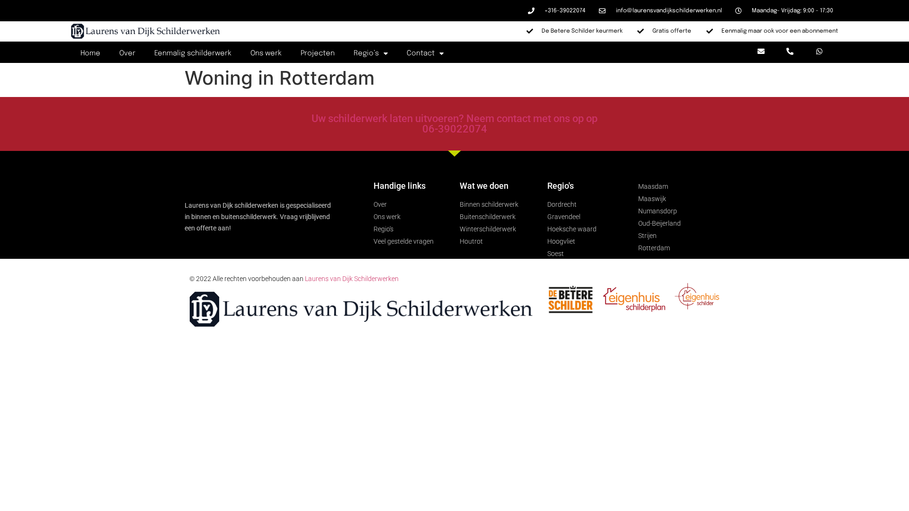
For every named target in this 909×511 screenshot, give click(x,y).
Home (90, 53)
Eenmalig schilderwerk (193, 53)
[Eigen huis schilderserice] (634, 309)
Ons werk (266, 53)
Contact (421, 53)
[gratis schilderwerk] (697, 306)
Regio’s (366, 53)
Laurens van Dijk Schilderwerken (352, 278)
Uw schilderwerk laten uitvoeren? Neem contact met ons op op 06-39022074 (454, 124)
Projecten (318, 53)
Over (127, 53)
